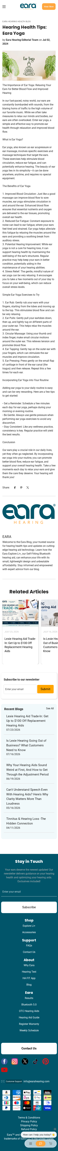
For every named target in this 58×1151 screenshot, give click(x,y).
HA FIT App (29, 978)
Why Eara (29, 965)
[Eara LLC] (28, 6)
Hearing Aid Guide (29, 1017)
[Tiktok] (35, 1061)
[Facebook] (15, 487)
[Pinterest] (21, 487)
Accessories (29, 932)
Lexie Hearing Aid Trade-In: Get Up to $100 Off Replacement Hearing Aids (27, 720)
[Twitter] (28, 487)
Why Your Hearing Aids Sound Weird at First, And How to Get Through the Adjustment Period (27, 769)
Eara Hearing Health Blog (16, 21)
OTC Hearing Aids (29, 1011)
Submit (45, 689)
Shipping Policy (29, 1125)
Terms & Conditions (29, 1117)
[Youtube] (4, 1070)
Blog (29, 984)
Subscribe (29, 907)
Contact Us (29, 952)
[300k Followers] (4, 1061)
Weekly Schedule (29, 1030)
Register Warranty (29, 1024)
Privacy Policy (29, 1121)
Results (29, 998)
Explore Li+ (29, 925)
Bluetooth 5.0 (29, 1004)
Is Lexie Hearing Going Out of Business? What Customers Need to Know (26, 745)
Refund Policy (29, 1129)
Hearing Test (29, 971)
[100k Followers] (14, 1061)
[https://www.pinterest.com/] (45, 1061)
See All (50, 708)
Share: (6, 487)
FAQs (29, 945)
